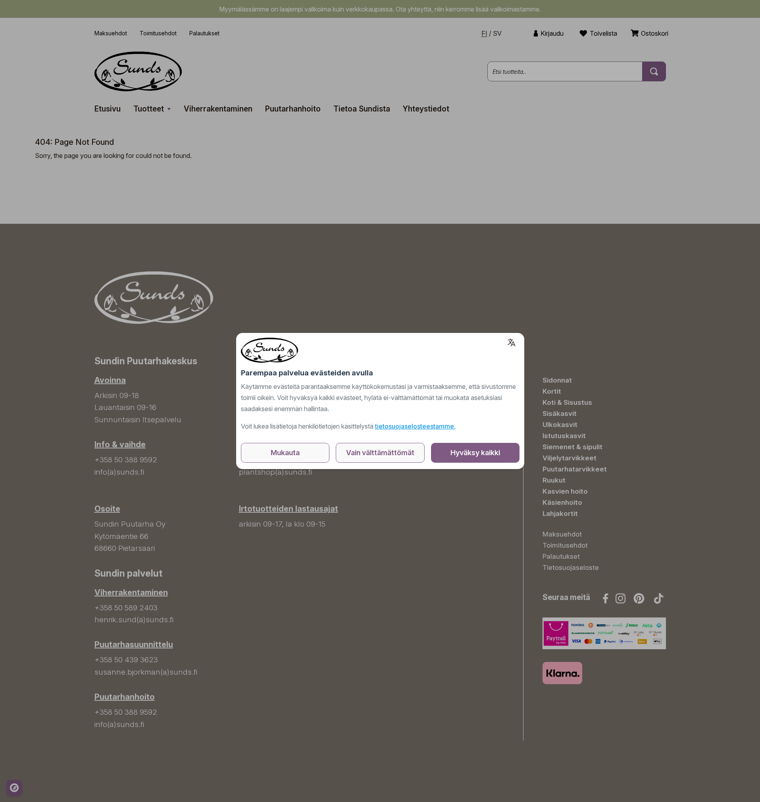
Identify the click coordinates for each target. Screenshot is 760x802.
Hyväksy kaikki (475, 452)
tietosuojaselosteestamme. (415, 426)
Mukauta (285, 452)
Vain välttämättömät (380, 452)
